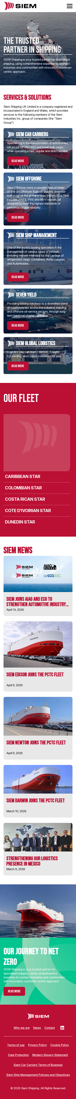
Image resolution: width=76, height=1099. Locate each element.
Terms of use (16, 1045)
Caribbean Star (22, 476)
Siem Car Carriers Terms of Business (38, 1065)
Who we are (22, 1028)
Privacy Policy (37, 1045)
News (37, 1028)
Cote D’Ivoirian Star (28, 510)
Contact (49, 1028)
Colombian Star (23, 487)
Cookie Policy (59, 1045)
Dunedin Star (20, 522)
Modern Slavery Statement (50, 1055)
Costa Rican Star (25, 499)
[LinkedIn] (62, 1028)
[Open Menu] (69, 6)
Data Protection (18, 1055)
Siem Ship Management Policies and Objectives (38, 1075)
